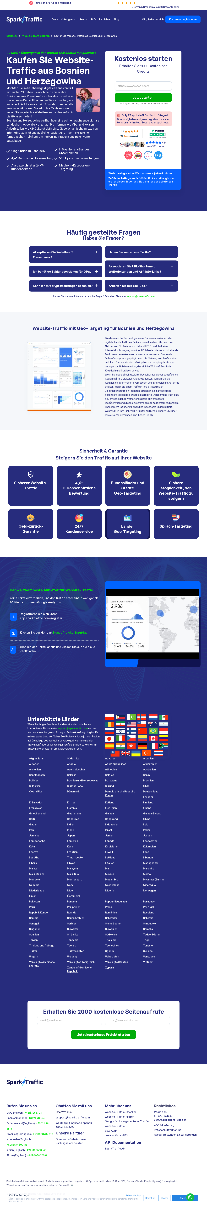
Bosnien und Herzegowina (82, 780)
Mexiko (109, 874)
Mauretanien (36, 874)
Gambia (72, 808)
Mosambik (111, 879)
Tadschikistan (151, 934)
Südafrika (73, 758)
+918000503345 (36, 1150)
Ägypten (110, 758)
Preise (83, 19)
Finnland (148, 802)
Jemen (109, 835)
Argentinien (150, 764)
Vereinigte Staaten (116, 962)
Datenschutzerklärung (167, 1130)
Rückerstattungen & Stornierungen (175, 1134)
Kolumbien (149, 846)
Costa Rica (36, 791)
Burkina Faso (75, 786)
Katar (32, 846)
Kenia (70, 846)
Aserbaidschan (76, 769)
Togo (146, 940)
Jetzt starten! (143, 97)
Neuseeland (112, 885)
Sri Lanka (72, 934)
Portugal (148, 907)
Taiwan (33, 940)
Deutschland (150, 791)
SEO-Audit (111, 1130)
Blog (116, 19)
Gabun (33, 824)
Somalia (148, 929)
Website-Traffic (115, 1126)
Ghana (147, 808)
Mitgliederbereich (153, 19)
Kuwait (109, 852)
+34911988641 (37, 1118)
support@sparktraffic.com (141, 296)
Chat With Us (64, 1112)
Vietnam (148, 962)
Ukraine (148, 951)
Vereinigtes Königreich (81, 962)
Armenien (35, 769)
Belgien (109, 775)
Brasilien (148, 780)
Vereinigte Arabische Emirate (42, 963)
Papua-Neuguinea (116, 901)
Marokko (148, 868)
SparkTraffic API (115, 1148)
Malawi (33, 868)
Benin (146, 775)
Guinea (109, 813)
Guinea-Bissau (152, 813)
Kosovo (33, 852)
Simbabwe (149, 923)
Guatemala (74, 813)
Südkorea (111, 934)
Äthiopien (111, 769)
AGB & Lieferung (164, 1125)
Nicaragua (149, 885)
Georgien (111, 808)
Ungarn (33, 956)
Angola (71, 764)
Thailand (110, 940)
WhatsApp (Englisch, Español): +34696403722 (74, 1124)
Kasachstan (150, 841)
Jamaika (34, 835)
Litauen (109, 863)
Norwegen (149, 890)
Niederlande (36, 890)
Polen (108, 907)
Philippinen (73, 907)
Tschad (71, 945)
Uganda (109, 951)
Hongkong (111, 819)
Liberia (33, 863)
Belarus (71, 775)
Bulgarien (35, 786)
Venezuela (149, 956)
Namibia (34, 885)
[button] (63, 19)
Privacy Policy (133, 1195)
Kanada (109, 841)
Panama (72, 901)
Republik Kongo (38, 912)
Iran (31, 830)
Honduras (73, 819)
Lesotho (34, 857)
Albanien (148, 758)
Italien (147, 830)
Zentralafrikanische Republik (79, 969)
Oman (32, 896)
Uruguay (72, 956)
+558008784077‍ (43, 1134)
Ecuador (148, 797)
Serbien (71, 923)
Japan (71, 835)
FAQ (93, 19)
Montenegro (74, 879)
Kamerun (72, 841)
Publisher (104, 19)
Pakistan (34, 901)
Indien (70, 824)
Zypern (109, 967)
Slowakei (72, 929)
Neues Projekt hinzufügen (71, 632)
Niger (70, 890)
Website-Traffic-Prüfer (119, 1116)
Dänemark (73, 791)
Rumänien (111, 912)
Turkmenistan (75, 951)
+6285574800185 (16, 1144)
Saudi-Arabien (75, 918)
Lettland (110, 857)
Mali (107, 868)
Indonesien (111, 824)
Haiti (32, 819)
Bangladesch (37, 775)
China (146, 819)
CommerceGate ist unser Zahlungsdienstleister (71, 1141)
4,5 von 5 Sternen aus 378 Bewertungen (156, 7)
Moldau (147, 874)
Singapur (34, 929)
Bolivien (33, 780)
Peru (32, 907)
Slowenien (111, 929)
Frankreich (35, 808)
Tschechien (112, 945)
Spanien (34, 934)
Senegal (34, 923)
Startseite (12, 35)
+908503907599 (37, 1155)
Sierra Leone (112, 923)
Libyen (71, 863)
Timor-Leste (75, 857)
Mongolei (34, 879)
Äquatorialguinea (115, 764)
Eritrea (71, 802)
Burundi (109, 786)
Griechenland (37, 813)
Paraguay (149, 901)
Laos (146, 852)
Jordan (147, 835)
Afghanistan (36, 758)
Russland (148, 912)
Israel (108, 830)
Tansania (72, 940)
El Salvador (36, 802)
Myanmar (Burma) (153, 879)
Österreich (74, 896)
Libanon (148, 857)
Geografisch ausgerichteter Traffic (127, 1121)
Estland (109, 802)
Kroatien (72, 852)
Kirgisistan (111, 846)
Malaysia (72, 868)
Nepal (70, 885)
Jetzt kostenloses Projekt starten (103, 1035)
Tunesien (148, 945)
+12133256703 (33, 1112)
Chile (146, 786)
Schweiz (148, 918)
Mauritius (73, 874)
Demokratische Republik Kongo (120, 793)
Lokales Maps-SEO (116, 1135)
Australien (149, 769)
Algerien (34, 764)
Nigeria (109, 890)
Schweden (111, 918)
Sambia (33, 918)
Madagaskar (150, 863)
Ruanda (71, 912)
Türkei (33, 951)
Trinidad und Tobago (41, 945)
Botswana (111, 780)
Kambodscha (37, 841)
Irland (70, 830)
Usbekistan (112, 956)
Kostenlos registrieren (183, 19)
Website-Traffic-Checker (120, 1112)
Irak (145, 824)
